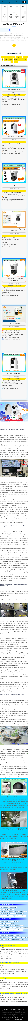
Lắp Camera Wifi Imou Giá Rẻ (8, 65)
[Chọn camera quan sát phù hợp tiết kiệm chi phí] (25, 12)
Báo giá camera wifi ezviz (19, 913)
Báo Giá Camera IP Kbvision (20, 911)
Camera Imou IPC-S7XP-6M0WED (14, 323)
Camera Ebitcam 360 (18, 929)
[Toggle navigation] (24, 2)
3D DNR (16, 62)
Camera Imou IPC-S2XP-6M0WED (14, 373)
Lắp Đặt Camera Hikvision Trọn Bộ (17, 939)
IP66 (12, 62)
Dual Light (9, 57)
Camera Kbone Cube (19, 925)
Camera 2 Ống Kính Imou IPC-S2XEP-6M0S (14, 136)
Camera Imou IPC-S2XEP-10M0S (14, 89)
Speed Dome (17, 59)
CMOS (5, 59)
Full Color (25, 57)
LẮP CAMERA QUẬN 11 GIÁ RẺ (9, 2)
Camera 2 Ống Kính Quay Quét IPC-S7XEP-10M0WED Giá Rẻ (14, 279)
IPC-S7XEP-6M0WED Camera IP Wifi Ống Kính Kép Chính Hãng (14, 230)
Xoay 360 (10, 59)
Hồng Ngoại (19, 57)
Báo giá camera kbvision (20, 915)
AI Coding (24, 59)
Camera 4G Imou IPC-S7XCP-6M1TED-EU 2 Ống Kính (14, 185)
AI (2, 59)
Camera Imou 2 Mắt (14, 24)
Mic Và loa (3, 57)
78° (14, 57)
